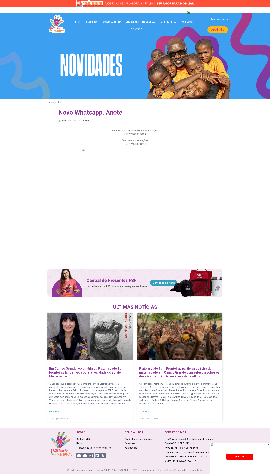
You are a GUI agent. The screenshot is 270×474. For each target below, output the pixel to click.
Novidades (132, 22)
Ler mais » (54, 411)
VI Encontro (190, 22)
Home (51, 102)
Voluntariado (170, 22)
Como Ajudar (112, 22)
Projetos (92, 22)
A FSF (78, 22)
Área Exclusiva (218, 19)
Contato (136, 29)
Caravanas (149, 22)
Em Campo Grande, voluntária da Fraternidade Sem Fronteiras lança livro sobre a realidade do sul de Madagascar (86, 372)
